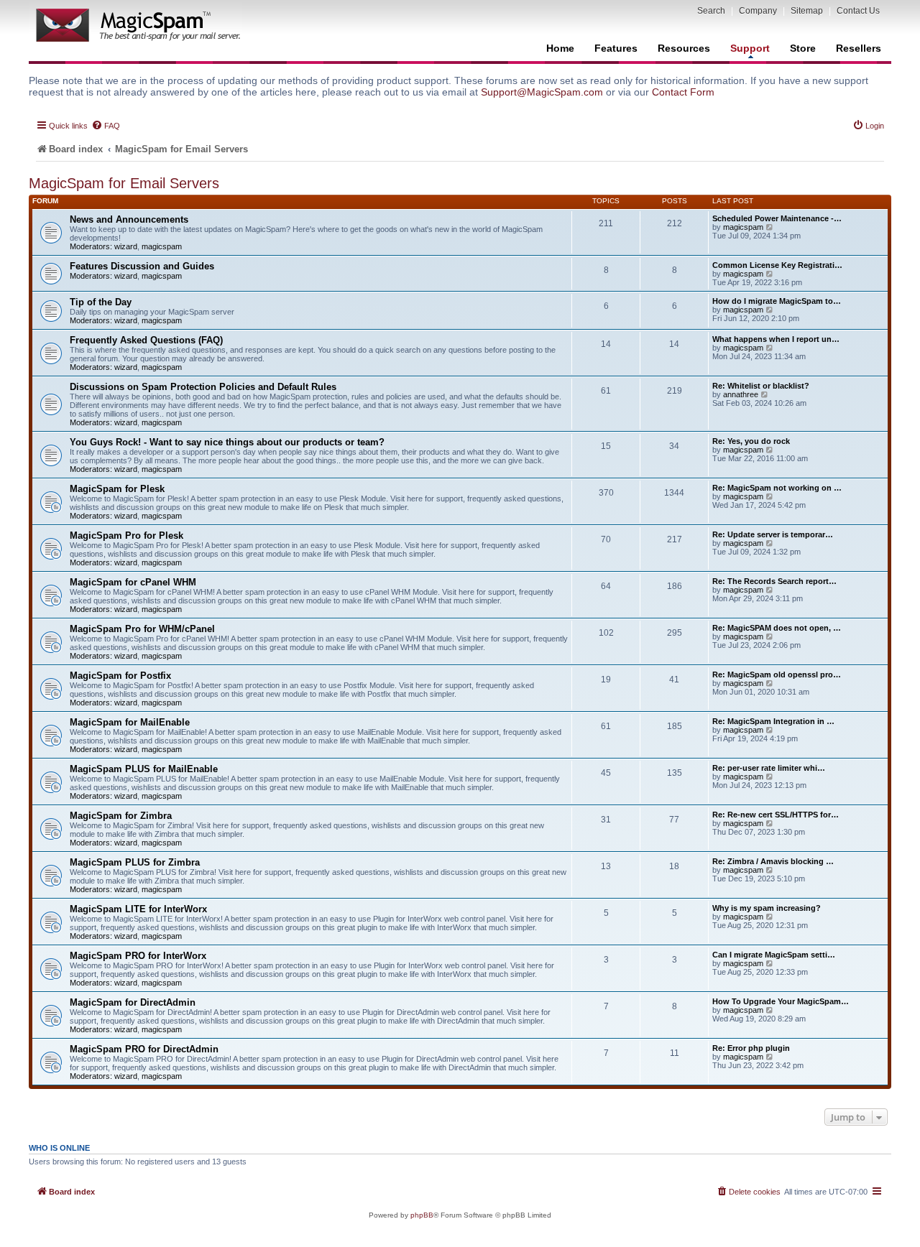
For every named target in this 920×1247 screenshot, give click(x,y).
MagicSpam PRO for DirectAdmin (144, 1049)
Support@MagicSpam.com (542, 92)
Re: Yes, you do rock (751, 441)
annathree (740, 394)
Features (616, 48)
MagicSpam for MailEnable (130, 722)
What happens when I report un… (776, 339)
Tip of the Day (101, 302)
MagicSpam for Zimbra (121, 815)
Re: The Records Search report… (774, 581)
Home (560, 48)
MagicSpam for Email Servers (124, 183)
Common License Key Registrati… (777, 265)
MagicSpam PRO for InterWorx (138, 955)
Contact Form (683, 92)
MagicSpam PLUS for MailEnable (144, 769)
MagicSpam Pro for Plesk (126, 535)
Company (758, 11)
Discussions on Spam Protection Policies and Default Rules (203, 386)
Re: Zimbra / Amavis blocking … (773, 861)
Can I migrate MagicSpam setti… (773, 954)
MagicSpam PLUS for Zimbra (135, 862)
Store (803, 48)
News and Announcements (129, 219)
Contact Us (858, 11)
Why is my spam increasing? (766, 908)
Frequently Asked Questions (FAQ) (146, 340)
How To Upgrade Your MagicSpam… (780, 1001)
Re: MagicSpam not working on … (777, 487)
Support (750, 48)
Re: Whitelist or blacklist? (760, 385)
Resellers (858, 48)
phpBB (421, 1215)
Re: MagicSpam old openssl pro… (776, 674)
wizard (125, 246)
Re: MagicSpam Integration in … (773, 721)
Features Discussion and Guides (142, 266)
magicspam (162, 246)
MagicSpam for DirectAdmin (133, 1002)
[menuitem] (105, 125)
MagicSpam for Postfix (120, 675)
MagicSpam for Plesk (117, 488)
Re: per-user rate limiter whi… (768, 768)
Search (711, 11)
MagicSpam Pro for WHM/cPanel (142, 629)
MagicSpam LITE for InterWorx (138, 909)
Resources (684, 48)
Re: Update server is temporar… (772, 534)
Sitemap (807, 11)
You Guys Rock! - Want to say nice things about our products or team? (227, 442)
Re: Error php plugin (751, 1048)
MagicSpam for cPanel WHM (133, 582)
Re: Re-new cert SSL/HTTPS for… (775, 814)
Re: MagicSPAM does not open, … (776, 628)
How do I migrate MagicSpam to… (776, 301)
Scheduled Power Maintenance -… (777, 218)
